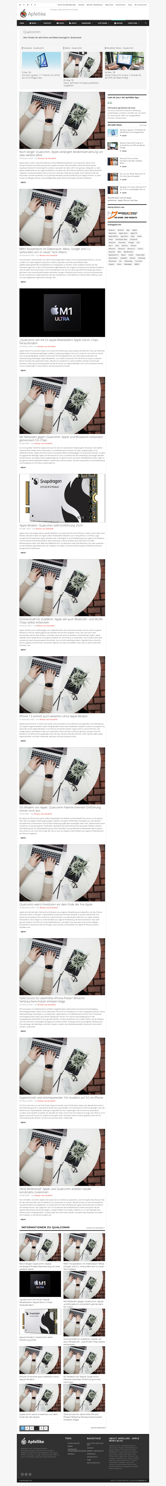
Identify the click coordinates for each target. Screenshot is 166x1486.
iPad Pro (125, 246)
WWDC (137, 264)
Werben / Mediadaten (95, 1451)
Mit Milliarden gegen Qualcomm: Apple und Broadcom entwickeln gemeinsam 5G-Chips (84, 1304)
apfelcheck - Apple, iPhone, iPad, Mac (123, 200)
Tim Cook (138, 261)
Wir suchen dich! (93, 1463)
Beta (132, 236)
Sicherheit (112, 261)
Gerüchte (122, 242)
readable (123, 258)
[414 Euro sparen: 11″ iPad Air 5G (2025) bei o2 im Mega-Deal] (41, 53)
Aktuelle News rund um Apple (119, 198)
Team (89, 1460)
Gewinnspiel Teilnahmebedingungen (75, 1450)
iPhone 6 (112, 249)
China (139, 236)
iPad (117, 246)
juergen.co (142, 1480)
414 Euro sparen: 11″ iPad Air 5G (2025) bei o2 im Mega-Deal (41, 76)
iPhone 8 (121, 249)
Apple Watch (113, 236)
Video (119, 264)
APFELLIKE (24, 1480)
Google (131, 242)
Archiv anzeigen (98, 1428)
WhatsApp (127, 264)
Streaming (128, 261)
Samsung (141, 258)
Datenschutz (92, 1457)
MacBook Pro (113, 255)
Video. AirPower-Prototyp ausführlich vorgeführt (81, 84)
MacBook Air (128, 252)
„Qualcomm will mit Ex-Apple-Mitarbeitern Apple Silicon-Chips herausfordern (35, 1302)
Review (132, 258)
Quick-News (113, 258)
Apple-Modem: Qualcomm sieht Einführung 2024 (35, 1338)
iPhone (133, 246)
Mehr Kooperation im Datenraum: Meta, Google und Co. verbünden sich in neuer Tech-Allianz (84, 1266)
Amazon (112, 230)
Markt (123, 255)
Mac (119, 252)
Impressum (91, 1454)
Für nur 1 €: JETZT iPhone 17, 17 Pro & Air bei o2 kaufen (132, 175)
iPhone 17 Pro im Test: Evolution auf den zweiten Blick (131, 160)
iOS (138, 242)
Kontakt (90, 1448)
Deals (111, 239)
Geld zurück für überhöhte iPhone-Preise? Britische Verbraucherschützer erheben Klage (83, 1417)
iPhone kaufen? (73, 1443)
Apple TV (134, 233)
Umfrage (71, 1454)
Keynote (112, 252)
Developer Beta (121, 239)
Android (120, 230)
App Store (124, 236)
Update (111, 264)
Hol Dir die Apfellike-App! (95, 1444)
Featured (112, 242)
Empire (70, 1446)
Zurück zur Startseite (96, 1228)
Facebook (133, 239)
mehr (123, 136)
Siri (120, 261)
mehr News (143, 125)
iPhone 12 (131, 249)
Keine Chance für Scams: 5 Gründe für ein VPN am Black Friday (123, 76)
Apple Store (123, 233)
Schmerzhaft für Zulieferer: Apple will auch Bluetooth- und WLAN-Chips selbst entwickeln (84, 1342)
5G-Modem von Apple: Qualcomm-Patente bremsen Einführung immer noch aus (82, 1379)
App (128, 230)
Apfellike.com (33, 13)
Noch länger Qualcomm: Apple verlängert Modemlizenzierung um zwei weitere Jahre (39, 1266)
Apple (135, 230)
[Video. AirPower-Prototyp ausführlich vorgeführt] (83, 53)
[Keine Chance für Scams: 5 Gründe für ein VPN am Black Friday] (124, 53)
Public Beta (140, 255)
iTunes (140, 249)
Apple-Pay (112, 233)
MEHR (23, 182)
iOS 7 (110, 246)
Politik (131, 255)
